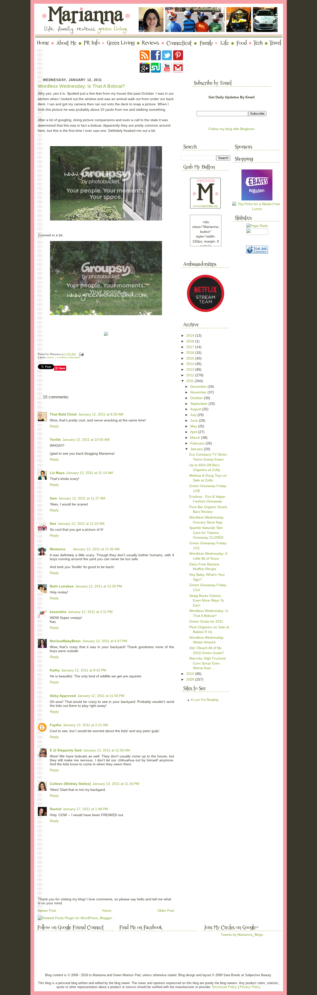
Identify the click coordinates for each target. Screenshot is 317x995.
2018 (190, 341)
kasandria (58, 612)
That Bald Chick (63, 414)
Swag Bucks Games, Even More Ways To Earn (206, 600)
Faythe (55, 725)
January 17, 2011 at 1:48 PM (85, 809)
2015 (190, 358)
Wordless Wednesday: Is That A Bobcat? (81, 86)
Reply (54, 426)
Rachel (55, 809)
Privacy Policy (250, 987)
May (194, 426)
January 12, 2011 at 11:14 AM (89, 473)
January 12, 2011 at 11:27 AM (81, 498)
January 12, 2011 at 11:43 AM (81, 523)
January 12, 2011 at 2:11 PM (90, 612)
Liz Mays (57, 473)
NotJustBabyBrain (65, 641)
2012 (190, 375)
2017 (190, 347)
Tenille (55, 440)
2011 (190, 381)
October (197, 398)
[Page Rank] (257, 226)
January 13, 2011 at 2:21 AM (85, 725)
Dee (53, 523)
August (196, 409)
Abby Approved (63, 696)
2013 (190, 369)
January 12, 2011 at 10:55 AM (85, 440)
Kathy (55, 670)
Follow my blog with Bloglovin (231, 129)
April (194, 432)
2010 (190, 674)
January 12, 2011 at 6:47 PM (104, 641)
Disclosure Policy (224, 987)
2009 (190, 679)
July (193, 415)
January (197, 449)
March (195, 438)
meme (50, 357)
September (199, 404)
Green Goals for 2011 (206, 621)
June (194, 420)
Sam (53, 498)
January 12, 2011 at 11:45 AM (96, 549)
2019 (190, 335)
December (199, 386)
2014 (190, 364)
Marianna (57, 549)
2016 (190, 353)
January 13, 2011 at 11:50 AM (106, 750)
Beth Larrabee (62, 586)
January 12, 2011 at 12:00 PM (98, 586)
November (199, 392)
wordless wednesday (68, 357)
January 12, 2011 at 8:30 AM (100, 414)
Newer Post (47, 910)
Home (106, 910)
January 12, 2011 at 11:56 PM (101, 696)
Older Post (166, 910)
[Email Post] (81, 354)
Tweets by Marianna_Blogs (242, 935)
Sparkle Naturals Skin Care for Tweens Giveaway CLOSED (206, 532)
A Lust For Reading (204, 700)
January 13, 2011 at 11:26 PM (115, 784)
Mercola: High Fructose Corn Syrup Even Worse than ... (207, 663)
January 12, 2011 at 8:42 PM (83, 670)
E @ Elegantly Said (66, 750)
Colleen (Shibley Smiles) (70, 784)
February (198, 443)
